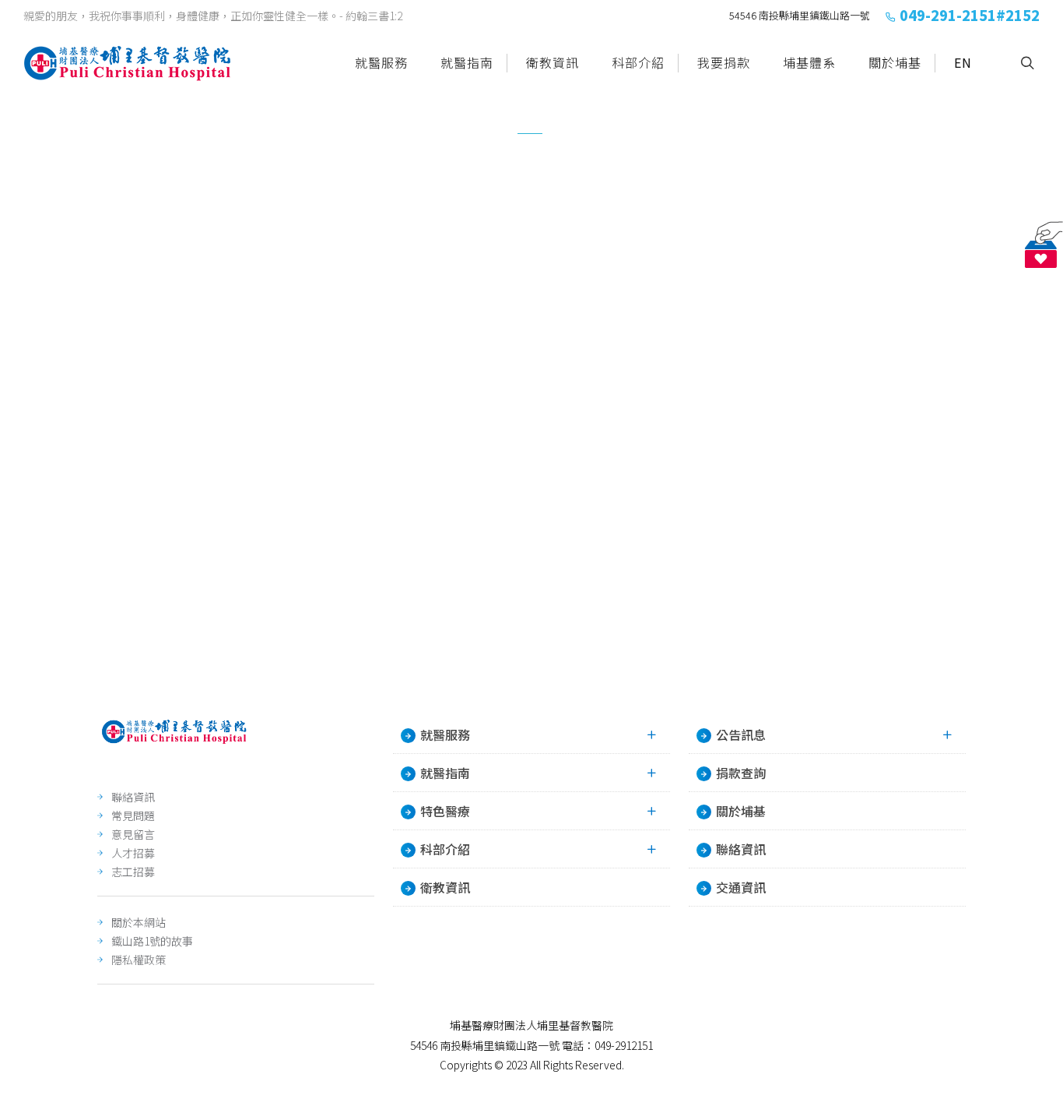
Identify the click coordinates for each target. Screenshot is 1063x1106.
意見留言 (133, 834)
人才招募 (133, 853)
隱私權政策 (138, 960)
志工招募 (133, 872)
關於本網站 (138, 922)
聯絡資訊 (133, 797)
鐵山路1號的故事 (152, 941)
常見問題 (133, 815)
